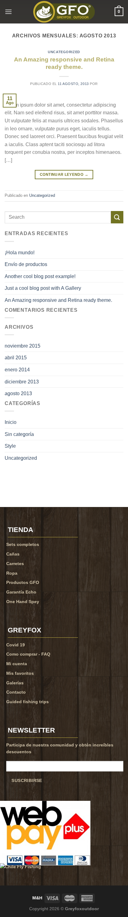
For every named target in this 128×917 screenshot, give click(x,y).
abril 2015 (16, 357)
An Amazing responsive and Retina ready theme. (58, 300)
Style (10, 446)
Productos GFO (22, 582)
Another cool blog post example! (40, 276)
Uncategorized (64, 52)
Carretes (15, 563)
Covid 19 (15, 644)
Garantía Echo (21, 592)
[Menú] (8, 11)
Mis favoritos (20, 673)
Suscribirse (26, 780)
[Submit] (117, 217)
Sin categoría (19, 434)
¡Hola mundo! (19, 252)
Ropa (11, 573)
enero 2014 (17, 369)
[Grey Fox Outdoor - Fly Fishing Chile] (64, 12)
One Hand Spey (22, 601)
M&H (37, 897)
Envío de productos (26, 264)
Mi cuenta (16, 663)
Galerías (15, 682)
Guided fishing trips (27, 701)
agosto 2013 (18, 393)
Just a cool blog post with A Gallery (43, 288)
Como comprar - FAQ (28, 654)
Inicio (10, 422)
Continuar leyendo (64, 174)
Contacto (16, 692)
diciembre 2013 (22, 381)
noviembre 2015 (22, 346)
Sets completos (22, 544)
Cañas (13, 553)
